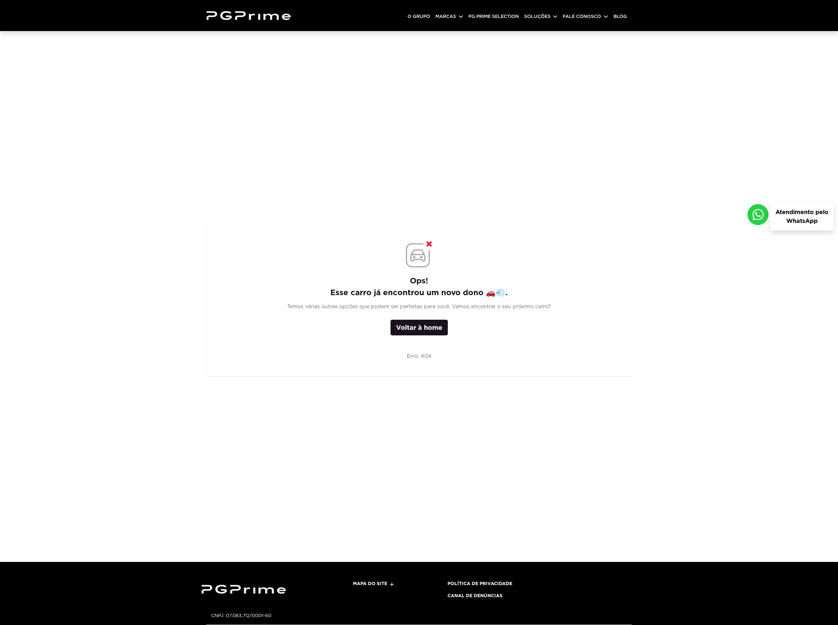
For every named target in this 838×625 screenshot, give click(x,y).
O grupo (419, 16)
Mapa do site (370, 583)
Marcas (446, 16)
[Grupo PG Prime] (251, 15)
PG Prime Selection (493, 16)
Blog (620, 16)
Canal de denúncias (474, 595)
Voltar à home (419, 327)
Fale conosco (582, 16)
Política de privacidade (479, 583)
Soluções (538, 16)
